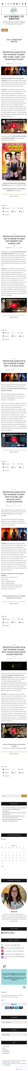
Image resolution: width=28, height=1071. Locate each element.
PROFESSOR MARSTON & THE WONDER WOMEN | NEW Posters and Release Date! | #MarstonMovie (14, 497)
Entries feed (5, 1050)
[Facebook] (2, 4)
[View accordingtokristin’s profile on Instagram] (6, 933)
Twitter (16, 194)
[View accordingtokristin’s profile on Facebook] (2, 933)
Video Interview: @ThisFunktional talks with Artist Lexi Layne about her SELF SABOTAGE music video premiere (14, 809)
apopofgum (7, 945)
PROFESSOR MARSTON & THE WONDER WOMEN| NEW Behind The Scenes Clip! (14, 240)
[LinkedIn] (14, 4)
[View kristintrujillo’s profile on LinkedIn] (10, 933)
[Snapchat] (25, 4)
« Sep (2, 866)
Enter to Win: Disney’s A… (19, 951)
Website (4, 194)
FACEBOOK (10, 752)
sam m (6, 948)
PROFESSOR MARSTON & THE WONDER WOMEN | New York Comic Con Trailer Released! (14, 56)
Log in (3, 1048)
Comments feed (5, 1051)
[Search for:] (14, 796)
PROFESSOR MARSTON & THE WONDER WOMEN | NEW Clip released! (14, 363)
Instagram (22, 194)
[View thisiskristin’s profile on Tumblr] (14, 933)
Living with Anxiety (16, 945)
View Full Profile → (14, 921)
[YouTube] (17, 4)
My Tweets (3, 839)
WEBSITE (4, 752)
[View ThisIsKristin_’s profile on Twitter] (4, 933)
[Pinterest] (11, 4)
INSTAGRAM (23, 752)
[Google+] (22, 4)
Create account (5, 1046)
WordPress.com (6, 1053)
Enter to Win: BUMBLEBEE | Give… (17, 954)
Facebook (10, 194)
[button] (5, 534)
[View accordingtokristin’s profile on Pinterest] (8, 933)
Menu (5, 30)
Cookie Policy (7, 1065)
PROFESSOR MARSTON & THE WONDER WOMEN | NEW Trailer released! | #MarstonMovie (14, 651)
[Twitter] (5, 4)
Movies (14, 49)
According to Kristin (14, 18)
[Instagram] (8, 4)
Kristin (14, 912)
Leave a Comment (18, 63)
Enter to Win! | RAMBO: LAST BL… (17, 948)
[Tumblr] (20, 4)
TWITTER (16, 752)
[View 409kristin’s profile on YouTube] (12, 933)
